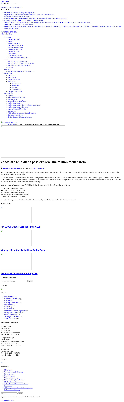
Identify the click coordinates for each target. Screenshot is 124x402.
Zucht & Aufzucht (14, 51)
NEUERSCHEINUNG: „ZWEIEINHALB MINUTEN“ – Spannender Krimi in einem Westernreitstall (35, 19)
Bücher (10, 67)
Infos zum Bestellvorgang (16, 97)
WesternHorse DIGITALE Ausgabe (19, 65)
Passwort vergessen (15, 91)
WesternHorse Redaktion (11, 169)
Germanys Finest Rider (16, 45)
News (10, 41)
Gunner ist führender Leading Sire (19, 273)
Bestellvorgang (9, 376)
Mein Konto (8, 73)
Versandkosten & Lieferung (17, 101)
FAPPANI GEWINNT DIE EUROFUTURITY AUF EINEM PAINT (23, 21)
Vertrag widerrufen (7, 400)
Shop (6, 59)
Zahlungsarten (13, 99)
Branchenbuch (9, 297)
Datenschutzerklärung (15, 115)
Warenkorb (12, 77)
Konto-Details (16, 89)
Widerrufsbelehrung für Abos (18, 107)
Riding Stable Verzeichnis (12, 313)
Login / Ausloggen (14, 79)
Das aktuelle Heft (14, 39)
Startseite (7, 37)
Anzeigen (7, 69)
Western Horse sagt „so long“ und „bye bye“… (19, 13)
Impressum (12, 111)
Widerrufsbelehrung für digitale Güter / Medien (24, 105)
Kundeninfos (8, 93)
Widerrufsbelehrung (15, 103)
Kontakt (10, 95)
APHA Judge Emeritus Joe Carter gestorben (18, 25)
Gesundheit (12, 53)
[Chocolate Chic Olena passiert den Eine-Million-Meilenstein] (33, 187)
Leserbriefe (8, 305)
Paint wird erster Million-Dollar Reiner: (17, 17)
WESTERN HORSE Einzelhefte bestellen (21, 63)
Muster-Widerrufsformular (17, 109)
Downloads (15, 85)
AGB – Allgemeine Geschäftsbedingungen (22, 113)
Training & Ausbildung (15, 47)
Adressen (15, 87)
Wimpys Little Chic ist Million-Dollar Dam (23, 250)
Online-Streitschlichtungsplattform (20, 117)
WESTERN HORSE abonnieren (18, 61)
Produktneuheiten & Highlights (18, 57)
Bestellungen (16, 83)
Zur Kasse (11, 75)
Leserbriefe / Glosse (15, 55)
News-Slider (8, 309)
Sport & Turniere (14, 43)
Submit (20, 393)
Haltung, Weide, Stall (15, 49)
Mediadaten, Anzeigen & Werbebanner (21, 71)
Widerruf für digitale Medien (14, 380)
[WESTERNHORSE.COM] (9, 32)
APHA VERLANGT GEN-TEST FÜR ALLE (20, 226)
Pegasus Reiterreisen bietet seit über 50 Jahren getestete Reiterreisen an (29, 15)
